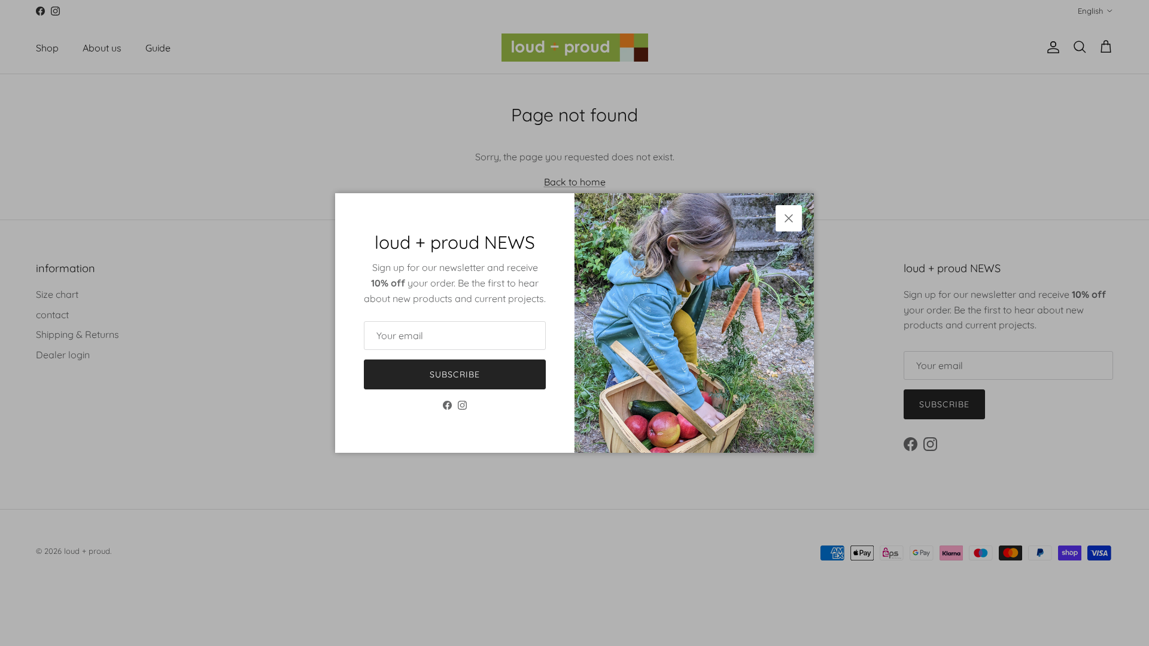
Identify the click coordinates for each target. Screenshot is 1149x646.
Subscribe (455, 374)
